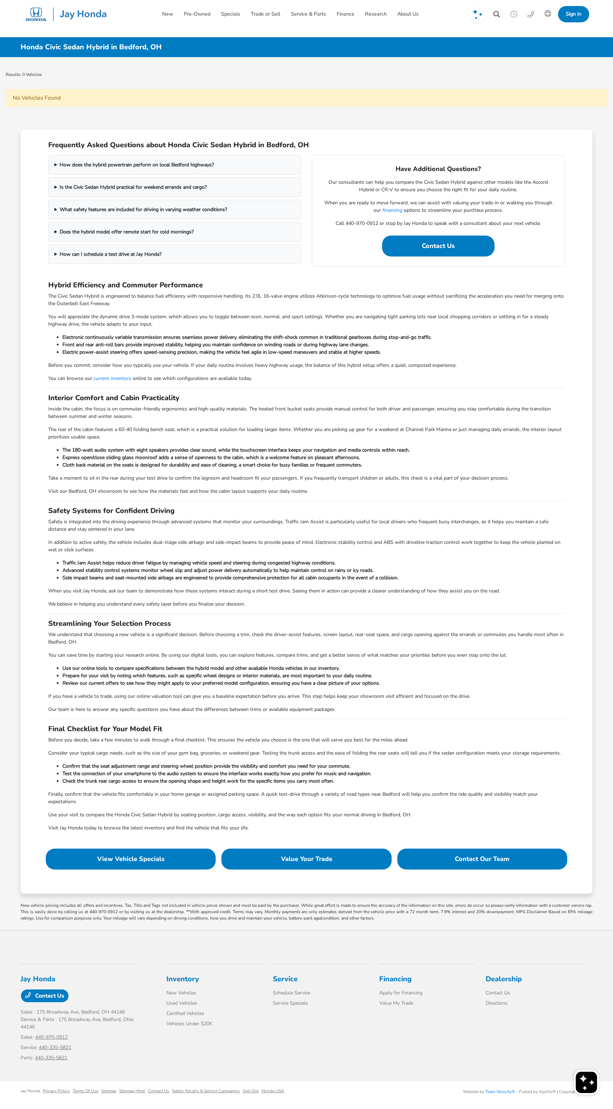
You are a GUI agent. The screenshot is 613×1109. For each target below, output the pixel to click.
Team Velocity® (500, 1091)
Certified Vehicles (185, 1013)
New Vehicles (181, 992)
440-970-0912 (51, 1037)
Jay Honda (30, 1091)
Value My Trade (396, 1003)
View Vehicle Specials (131, 859)
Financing (395, 979)
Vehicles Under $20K (189, 1023)
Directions (497, 1003)
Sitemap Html (132, 1091)
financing (392, 210)
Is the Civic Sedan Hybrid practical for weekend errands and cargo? (133, 187)
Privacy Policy (56, 1091)
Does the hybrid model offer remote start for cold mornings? (127, 231)
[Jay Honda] (68, 14)
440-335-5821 (55, 1047)
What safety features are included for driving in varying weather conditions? (143, 209)
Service (285, 979)
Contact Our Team (482, 859)
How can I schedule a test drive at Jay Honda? (110, 254)
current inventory (112, 378)
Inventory (182, 979)
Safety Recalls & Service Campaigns (206, 1091)
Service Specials (290, 1003)
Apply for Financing (401, 992)
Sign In (573, 13)
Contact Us (438, 246)
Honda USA (272, 1091)
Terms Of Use (85, 1091)
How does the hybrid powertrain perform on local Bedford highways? (137, 164)
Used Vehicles (181, 1003)
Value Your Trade (306, 859)
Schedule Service (291, 992)
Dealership (504, 979)
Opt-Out (251, 1091)
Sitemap (108, 1091)
